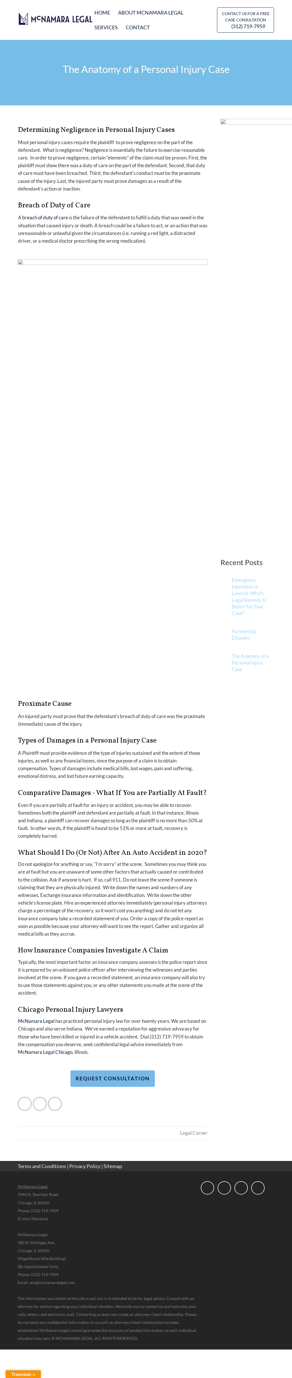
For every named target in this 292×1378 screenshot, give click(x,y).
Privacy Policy (84, 1166)
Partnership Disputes (244, 634)
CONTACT (138, 27)
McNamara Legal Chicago (45, 1052)
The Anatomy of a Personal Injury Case (250, 662)
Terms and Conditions (42, 1166)
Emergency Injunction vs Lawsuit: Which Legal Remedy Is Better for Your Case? (249, 596)
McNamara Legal (36, 1021)
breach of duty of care (45, 217)
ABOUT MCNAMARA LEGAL (150, 12)
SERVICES (106, 27)
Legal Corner (194, 1133)
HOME (102, 12)
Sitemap (113, 1166)
